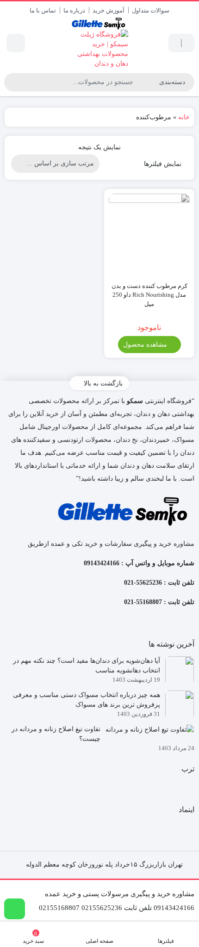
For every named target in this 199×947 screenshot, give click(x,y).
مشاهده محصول (146, 344)
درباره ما (74, 10)
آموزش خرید (108, 10)
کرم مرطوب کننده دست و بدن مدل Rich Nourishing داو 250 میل (149, 294)
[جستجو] (12, 82)
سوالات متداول (150, 10)
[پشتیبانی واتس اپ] (14, 908)
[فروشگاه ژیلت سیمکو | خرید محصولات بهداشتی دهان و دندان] (99, 43)
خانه (184, 117)
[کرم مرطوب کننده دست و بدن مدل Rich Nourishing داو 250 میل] (149, 234)
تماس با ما (43, 10)
